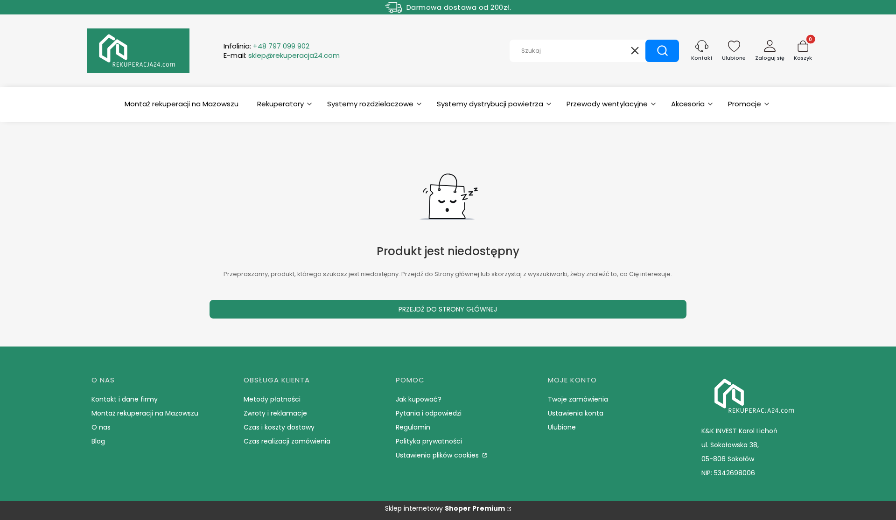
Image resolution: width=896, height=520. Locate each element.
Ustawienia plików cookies (438, 455)
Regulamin (413, 427)
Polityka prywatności (429, 441)
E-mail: (282, 55)
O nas (101, 427)
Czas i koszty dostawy (279, 427)
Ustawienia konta (575, 413)
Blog (98, 441)
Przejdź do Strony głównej (448, 309)
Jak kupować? (418, 399)
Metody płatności (272, 399)
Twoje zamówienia (578, 399)
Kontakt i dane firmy (124, 399)
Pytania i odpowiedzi (429, 413)
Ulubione (562, 427)
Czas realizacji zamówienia (287, 441)
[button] (662, 51)
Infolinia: (266, 46)
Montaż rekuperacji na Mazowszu (144, 413)
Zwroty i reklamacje (275, 413)
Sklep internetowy (445, 508)
